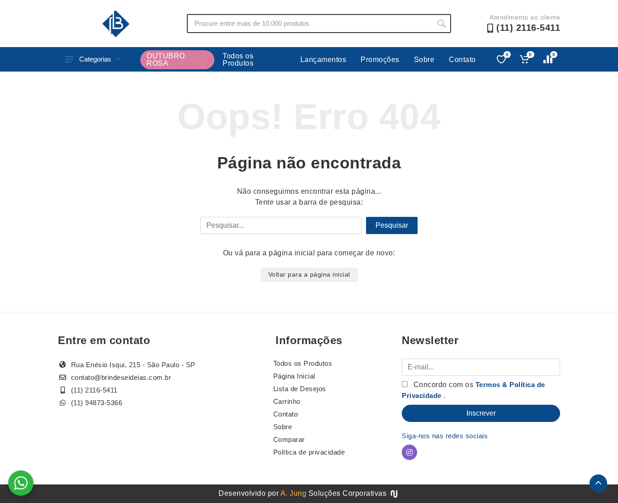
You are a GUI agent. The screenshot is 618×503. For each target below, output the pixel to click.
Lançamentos (323, 59)
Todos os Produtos (238, 59)
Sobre (424, 59)
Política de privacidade (309, 452)
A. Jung (293, 493)
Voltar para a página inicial (309, 274)
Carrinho (286, 401)
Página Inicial (294, 376)
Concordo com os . (473, 390)
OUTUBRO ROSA (166, 59)
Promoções (380, 59)
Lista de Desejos (299, 389)
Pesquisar (392, 225)
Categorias (95, 59)
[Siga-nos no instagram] (409, 452)
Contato (462, 59)
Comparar (289, 439)
